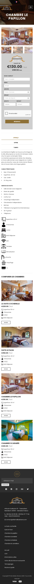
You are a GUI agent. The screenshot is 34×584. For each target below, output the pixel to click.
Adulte (6, 101)
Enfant (19, 101)
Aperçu (15, 138)
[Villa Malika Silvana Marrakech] (8, 6)
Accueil (7, 550)
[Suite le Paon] (17, 337)
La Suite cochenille (10, 304)
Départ (6, 95)
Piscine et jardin (9, 567)
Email (6, 82)
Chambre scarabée (10, 443)
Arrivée (6, 89)
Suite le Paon (7, 350)
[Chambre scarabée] (17, 430)
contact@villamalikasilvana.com (16, 520)
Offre (16, 143)
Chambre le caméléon (12, 543)
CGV (6, 554)
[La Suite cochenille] (17, 290)
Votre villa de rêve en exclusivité (15, 561)
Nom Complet (8, 76)
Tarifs (16, 147)
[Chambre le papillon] (17, 383)
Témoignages (9, 564)
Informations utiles (10, 557)
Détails (6, 322)
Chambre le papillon (11, 397)
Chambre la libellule (11, 540)
